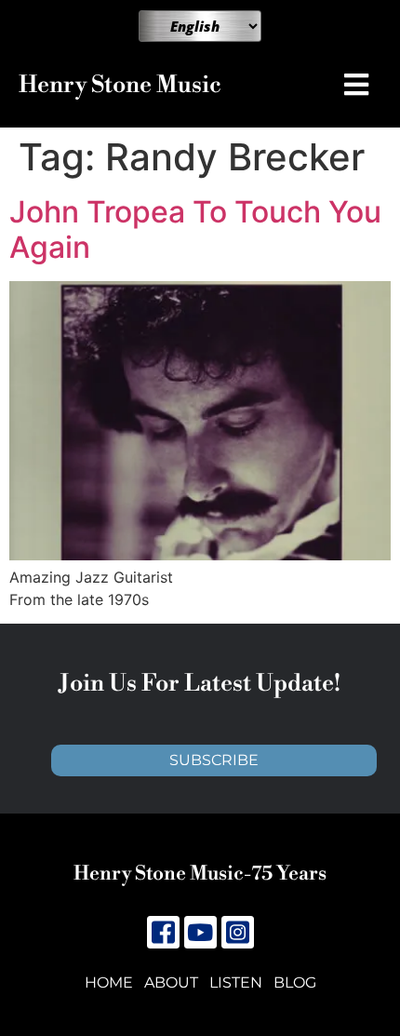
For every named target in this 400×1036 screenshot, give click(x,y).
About (171, 982)
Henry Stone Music (120, 85)
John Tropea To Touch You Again (195, 229)
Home (109, 982)
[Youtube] (200, 932)
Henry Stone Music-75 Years (200, 874)
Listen (235, 982)
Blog (294, 982)
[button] (361, 85)
